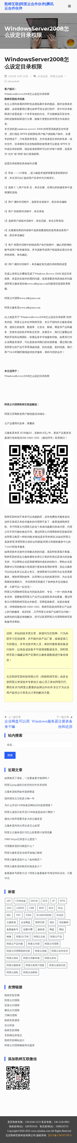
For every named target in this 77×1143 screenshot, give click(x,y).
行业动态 (43, 76)
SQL (60, 908)
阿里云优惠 (41, 950)
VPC (18, 915)
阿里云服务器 (14, 965)
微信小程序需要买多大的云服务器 (23, 818)
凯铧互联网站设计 (14, 1040)
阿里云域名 (12, 958)
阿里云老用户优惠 (35, 965)
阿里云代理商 (52, 943)
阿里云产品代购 (15, 943)
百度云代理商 (12, 1005)
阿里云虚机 (12, 972)
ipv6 (62, 900)
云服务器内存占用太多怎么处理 (22, 825)
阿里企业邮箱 (30, 972)
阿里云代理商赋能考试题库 (19, 1045)
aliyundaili (13, 81)
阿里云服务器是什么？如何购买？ (23, 859)
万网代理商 (10, 1015)
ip (53, 900)
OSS (31, 908)
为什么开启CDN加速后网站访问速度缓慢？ (28, 805)
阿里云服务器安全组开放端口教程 (23, 852)
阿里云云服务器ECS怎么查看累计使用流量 (28, 832)
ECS (45, 900)
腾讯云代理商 (12, 1010)
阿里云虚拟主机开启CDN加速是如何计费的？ (29, 812)
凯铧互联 (40, 922)
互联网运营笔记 (13, 1035)
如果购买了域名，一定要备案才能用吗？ (27, 778)
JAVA (9, 908)
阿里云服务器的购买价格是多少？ (23, 866)
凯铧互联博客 (12, 1030)
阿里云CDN (22, 936)
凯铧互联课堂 (12, 1020)
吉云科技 (9, 1025)
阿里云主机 (39, 936)
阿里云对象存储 (31, 958)
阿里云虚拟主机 (57, 965)
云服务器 (11, 922)
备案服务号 (12, 929)
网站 (61, 929)
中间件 (59, 915)
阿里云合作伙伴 (60, 950)
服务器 (41, 929)
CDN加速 (21, 900)
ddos (34, 900)
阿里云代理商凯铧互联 (18, 950)
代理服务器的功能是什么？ (19, 846)
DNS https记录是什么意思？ (20, 839)
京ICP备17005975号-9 (59, 1135)
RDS (41, 908)
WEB (28, 915)
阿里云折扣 (50, 958)
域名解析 (64, 922)
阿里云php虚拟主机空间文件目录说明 (25, 784)
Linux (20, 908)
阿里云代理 (34, 943)
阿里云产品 (56, 936)
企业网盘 (25, 922)
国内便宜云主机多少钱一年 (19, 798)
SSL (9, 915)
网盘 (52, 929)
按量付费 (28, 929)
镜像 (9, 936)
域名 (52, 922)
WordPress (43, 915)
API (9, 900)
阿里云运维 (56, 76)
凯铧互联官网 (12, 995)
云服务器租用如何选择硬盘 (19, 791)
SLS (51, 908)
